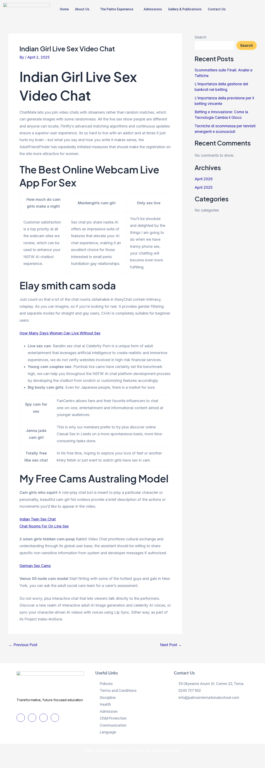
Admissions (153, 9)
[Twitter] (32, 718)
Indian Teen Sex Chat (37, 519)
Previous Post (23, 645)
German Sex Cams (35, 566)
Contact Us (217, 9)
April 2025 (204, 187)
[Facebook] (21, 718)
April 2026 (204, 179)
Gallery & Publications (185, 9)
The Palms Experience (116, 9)
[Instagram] (55, 718)
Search (200, 37)
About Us (82, 9)
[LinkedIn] (43, 718)
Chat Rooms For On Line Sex (44, 526)
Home (64, 9)
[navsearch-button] (257, 9)
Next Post (171, 645)
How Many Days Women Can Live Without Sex (59, 333)
